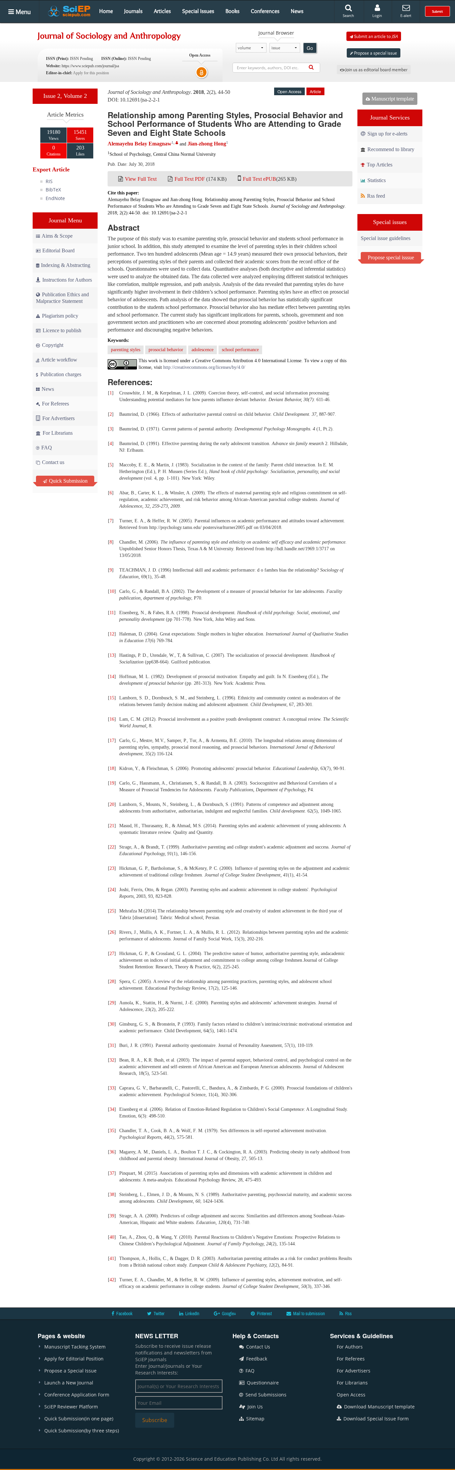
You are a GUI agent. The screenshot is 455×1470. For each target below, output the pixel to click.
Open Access (351, 1394)
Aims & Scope (57, 236)
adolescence (203, 349)
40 (112, 1237)
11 (112, 612)
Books (232, 11)
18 (112, 768)
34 (112, 1109)
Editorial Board (58, 250)
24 (112, 889)
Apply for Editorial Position (74, 1358)
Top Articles (378, 164)
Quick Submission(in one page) (78, 1418)
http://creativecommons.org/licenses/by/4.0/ (204, 367)
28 (112, 981)
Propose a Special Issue (70, 1370)
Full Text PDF (190, 179)
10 (112, 591)
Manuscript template (392, 99)
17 (112, 740)
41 (112, 1258)
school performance (240, 349)
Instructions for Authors (67, 280)
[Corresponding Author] (177, 142)
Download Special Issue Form (375, 1418)
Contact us (52, 462)
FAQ (46, 447)
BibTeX (53, 189)
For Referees (55, 403)
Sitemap (254, 1418)
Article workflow (58, 360)
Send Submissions (265, 1394)
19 (112, 783)
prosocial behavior (166, 349)
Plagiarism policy (59, 316)
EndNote (55, 198)
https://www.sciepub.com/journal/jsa (90, 66)
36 (112, 1151)
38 (112, 1194)
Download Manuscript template (379, 1406)
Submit (437, 11)
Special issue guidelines (385, 238)
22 (112, 847)
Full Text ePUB (259, 179)
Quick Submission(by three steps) (81, 1430)
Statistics (376, 180)
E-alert (405, 15)
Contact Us (257, 1347)
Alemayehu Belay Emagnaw (140, 143)
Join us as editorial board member (375, 70)
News (297, 11)
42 (112, 1279)
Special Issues (198, 11)
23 (112, 868)
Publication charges (60, 374)
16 (112, 719)
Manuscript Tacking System (75, 1347)
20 (112, 804)
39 (112, 1215)
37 (112, 1173)
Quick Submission (68, 481)
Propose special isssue (391, 257)
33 (112, 1088)
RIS (49, 181)
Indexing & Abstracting (65, 265)
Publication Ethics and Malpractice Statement (62, 298)
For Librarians (57, 433)
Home (106, 11)
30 (112, 1024)
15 (112, 697)
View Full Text (141, 179)
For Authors (350, 1347)
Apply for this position (91, 73)
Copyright (52, 345)
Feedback (256, 1358)
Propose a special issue (375, 53)
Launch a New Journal (68, 1382)
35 (112, 1130)
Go (310, 48)
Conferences (265, 11)
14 (112, 676)
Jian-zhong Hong (207, 143)
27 (112, 953)
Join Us (254, 1406)
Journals (133, 11)
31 (112, 1045)
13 (112, 655)
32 (112, 1060)
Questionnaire (262, 1382)
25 (112, 910)
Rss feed (375, 196)
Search (348, 15)
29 (112, 1002)
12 (112, 633)
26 (112, 932)
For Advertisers (58, 418)
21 (112, 825)
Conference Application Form (76, 1394)
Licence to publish (61, 330)
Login (377, 15)
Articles (162, 11)
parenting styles (125, 349)
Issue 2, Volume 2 (65, 96)
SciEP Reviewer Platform (71, 1406)
